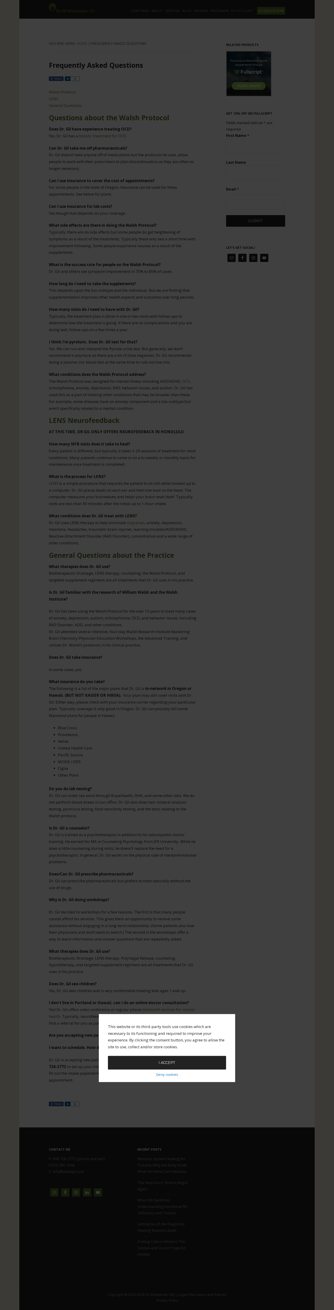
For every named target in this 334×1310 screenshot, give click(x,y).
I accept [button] (167, 1063)
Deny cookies (167, 1074)
